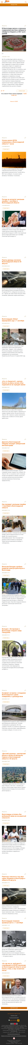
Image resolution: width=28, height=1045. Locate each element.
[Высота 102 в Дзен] (15, 1024)
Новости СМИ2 (14, 101)
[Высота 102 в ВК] (11, 1024)
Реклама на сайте (14, 1015)
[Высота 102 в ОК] (13, 1024)
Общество (4, 25)
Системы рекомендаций (14, 1017)
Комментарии (6, 149)
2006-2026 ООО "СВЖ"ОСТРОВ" (14, 1013)
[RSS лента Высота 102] (17, 1024)
